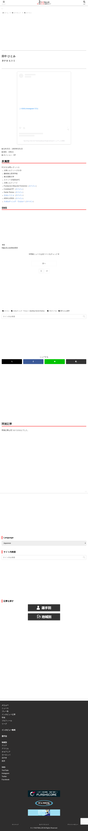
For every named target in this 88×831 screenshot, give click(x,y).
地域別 (4, 742)
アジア (4, 745)
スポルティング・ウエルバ (14, 201)
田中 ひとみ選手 (65, 311)
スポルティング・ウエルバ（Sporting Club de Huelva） (29, 311)
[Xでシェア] (12, 361)
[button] (84, 316)
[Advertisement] (44, 32)
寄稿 (3, 717)
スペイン (32, 186)
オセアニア (6, 752)
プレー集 (5, 711)
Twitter (4, 776)
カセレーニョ (9, 195)
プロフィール (53, 311)
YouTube (5, 770)
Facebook (5, 779)
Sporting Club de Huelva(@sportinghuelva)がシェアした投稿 (44, 141)
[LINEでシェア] (55, 361)
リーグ (4, 724)
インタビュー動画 (8, 730)
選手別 (4, 736)
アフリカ (5, 748)
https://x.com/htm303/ (10, 248)
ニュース (5, 708)
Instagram (5, 773)
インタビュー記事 (8, 714)
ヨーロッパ (6, 755)
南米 (3, 761)
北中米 (4, 758)
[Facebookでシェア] (33, 361)
